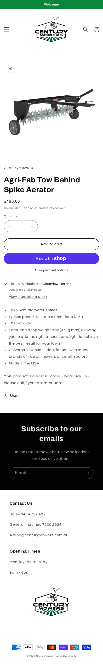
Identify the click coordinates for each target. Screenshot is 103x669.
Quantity (11, 216)
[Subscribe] (87, 473)
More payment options (51, 270)
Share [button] (15, 396)
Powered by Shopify (65, 656)
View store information (28, 297)
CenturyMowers (44, 656)
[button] (6, 29)
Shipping (28, 208)
